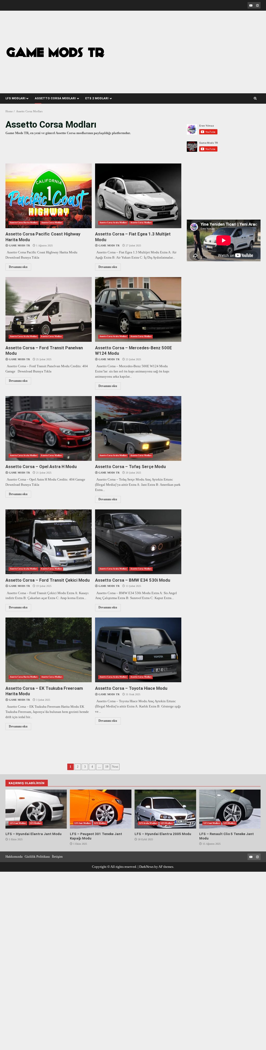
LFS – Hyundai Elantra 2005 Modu (165, 809)
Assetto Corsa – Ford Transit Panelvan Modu (48, 309)
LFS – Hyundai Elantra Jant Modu (36, 809)
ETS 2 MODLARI (96, 98)
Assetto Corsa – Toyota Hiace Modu (138, 650)
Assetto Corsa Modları (51, 222)
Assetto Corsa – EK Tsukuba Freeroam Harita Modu (48, 650)
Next (115, 767)
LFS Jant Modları (18, 823)
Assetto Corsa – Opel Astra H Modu (48, 428)
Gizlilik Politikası (37, 856)
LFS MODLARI (15, 98)
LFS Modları (36, 823)
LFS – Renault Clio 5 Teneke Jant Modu (230, 809)
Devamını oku (18, 267)
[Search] (255, 98)
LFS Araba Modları (148, 823)
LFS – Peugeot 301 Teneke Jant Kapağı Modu (100, 809)
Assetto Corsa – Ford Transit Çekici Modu (48, 541)
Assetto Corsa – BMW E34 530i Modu (138, 541)
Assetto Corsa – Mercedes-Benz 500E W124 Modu (138, 309)
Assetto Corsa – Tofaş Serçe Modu (138, 428)
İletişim (57, 856)
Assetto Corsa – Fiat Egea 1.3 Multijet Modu (138, 195)
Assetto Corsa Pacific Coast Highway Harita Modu (48, 195)
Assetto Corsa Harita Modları (23, 222)
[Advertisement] (196, 48)
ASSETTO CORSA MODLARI (55, 98)
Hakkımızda (14, 856)
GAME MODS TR (19, 245)
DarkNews (146, 867)
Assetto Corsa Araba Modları (113, 222)
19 (106, 767)
